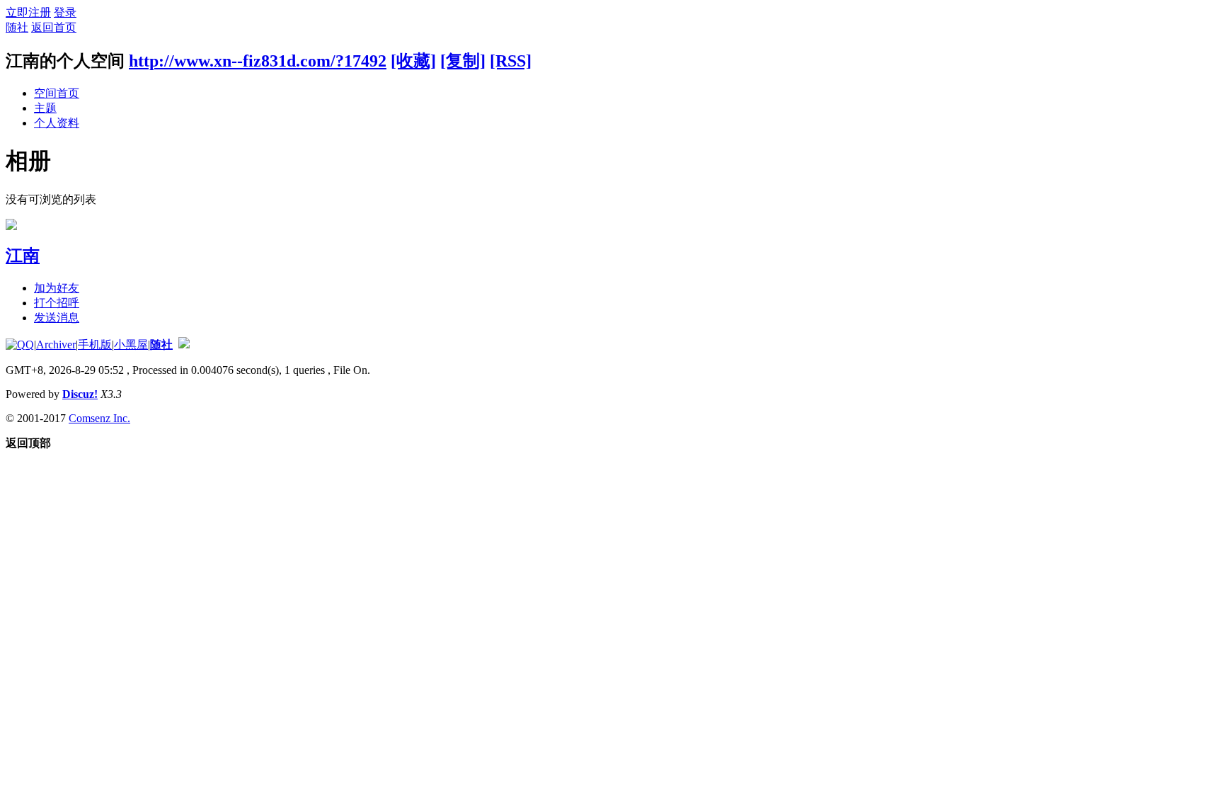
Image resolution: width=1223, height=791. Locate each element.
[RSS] (511, 61)
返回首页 (53, 27)
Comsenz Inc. (99, 418)
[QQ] (20, 344)
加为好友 (56, 288)
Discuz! (80, 394)
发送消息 (56, 318)
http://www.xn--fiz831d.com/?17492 (257, 61)
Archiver (56, 344)
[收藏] (413, 61)
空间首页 (56, 93)
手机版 (95, 344)
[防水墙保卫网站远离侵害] (184, 344)
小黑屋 (131, 344)
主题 (45, 108)
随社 (17, 27)
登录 (65, 12)
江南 (23, 255)
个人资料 (56, 123)
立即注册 (28, 12)
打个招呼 (56, 303)
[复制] (463, 61)
